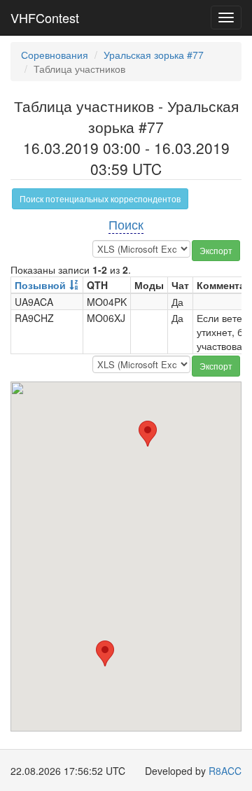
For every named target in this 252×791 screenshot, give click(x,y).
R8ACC (225, 771)
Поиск (126, 224)
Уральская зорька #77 (154, 55)
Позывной (40, 285)
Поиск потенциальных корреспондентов (100, 198)
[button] (105, 653)
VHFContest (44, 17)
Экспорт (216, 250)
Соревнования (54, 55)
